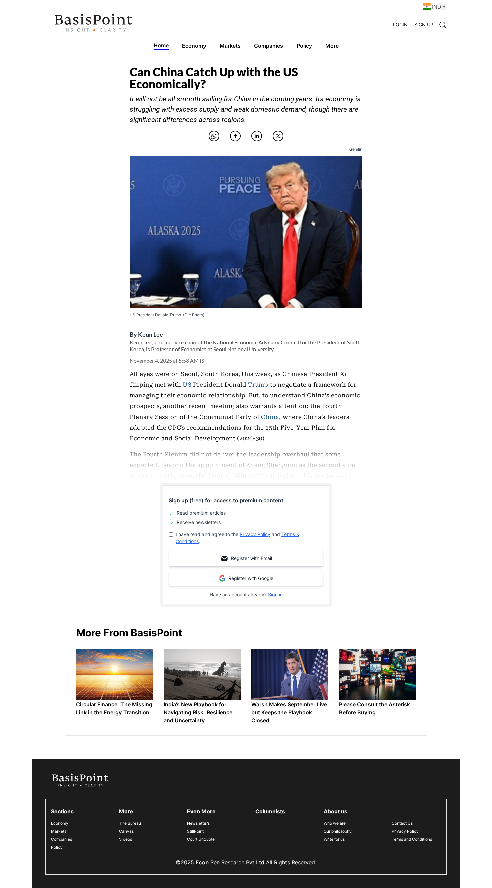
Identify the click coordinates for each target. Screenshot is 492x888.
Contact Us (402, 823)
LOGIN (400, 24)
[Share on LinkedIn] (256, 136)
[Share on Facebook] (235, 136)
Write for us (334, 839)
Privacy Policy (255, 534)
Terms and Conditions (412, 839)
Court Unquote (201, 839)
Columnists (270, 811)
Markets (58, 831)
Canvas (126, 831)
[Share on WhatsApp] (214, 136)
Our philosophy (338, 831)
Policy (57, 847)
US (187, 384)
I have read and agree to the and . (237, 537)
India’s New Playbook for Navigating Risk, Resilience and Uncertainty (198, 712)
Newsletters (198, 823)
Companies (61, 839)
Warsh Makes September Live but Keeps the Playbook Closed (289, 712)
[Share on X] (278, 136)
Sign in (275, 594)
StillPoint (195, 831)
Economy (59, 823)
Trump (258, 384)
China (270, 417)
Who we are (335, 823)
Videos (125, 839)
